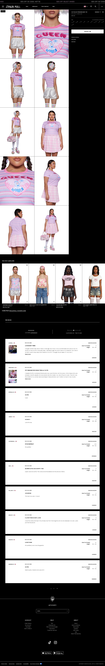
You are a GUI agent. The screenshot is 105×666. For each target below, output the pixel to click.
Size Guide (76, 626)
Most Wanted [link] (44, 6)
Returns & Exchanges (52, 626)
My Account (28, 625)
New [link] (27, 6)
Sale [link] (53, 6)
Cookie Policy (19, 663)
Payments (52, 628)
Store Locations (76, 625)
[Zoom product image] (17, 34)
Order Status (28, 623)
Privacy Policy (4, 663)
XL (90, 22)
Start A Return (28, 628)
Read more (28, 354)
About (75, 623)
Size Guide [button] (73, 39)
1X (98, 22)
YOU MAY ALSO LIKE (8, 260)
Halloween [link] (34, 6)
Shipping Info (52, 625)
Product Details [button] (75, 37)
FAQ (52, 623)
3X (72, 25)
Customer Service (52, 630)
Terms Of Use (11, 663)
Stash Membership (76, 633)
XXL (95, 22)
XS (76, 22)
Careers (76, 628)
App (76, 632)
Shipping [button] (73, 41)
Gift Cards (76, 630)
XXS (72, 22)
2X (102, 22)
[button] (30, 1)
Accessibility (26, 663)
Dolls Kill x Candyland (76, 13)
